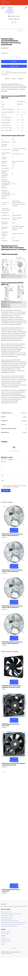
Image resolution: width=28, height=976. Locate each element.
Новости (3, 942)
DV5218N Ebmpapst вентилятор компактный (10, 724)
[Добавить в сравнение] (19, 57)
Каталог (7, 28)
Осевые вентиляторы (6, 911)
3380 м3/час (24, 412)
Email (2, 480)
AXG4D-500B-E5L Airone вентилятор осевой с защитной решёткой (12, 606)
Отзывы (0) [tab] (20, 78)
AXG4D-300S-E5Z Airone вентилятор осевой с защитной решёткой (12, 642)
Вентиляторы (13, 28)
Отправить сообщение (6, 940)
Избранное (3, 935)
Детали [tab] (14, 78)
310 (26, 424)
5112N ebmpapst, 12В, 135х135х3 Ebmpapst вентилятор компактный (13, 764)
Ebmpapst (25, 432)
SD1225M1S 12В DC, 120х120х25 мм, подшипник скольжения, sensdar (11, 686)
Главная (2, 28)
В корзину (14, 61)
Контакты (3, 937)
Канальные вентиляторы (7, 917)
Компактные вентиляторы (7, 915)
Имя (2, 475)
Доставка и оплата (5, 939)
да (26, 428)
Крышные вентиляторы (6, 919)
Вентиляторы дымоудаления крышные (10, 920)
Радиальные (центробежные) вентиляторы (21, 30)
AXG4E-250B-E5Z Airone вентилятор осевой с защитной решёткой (12, 534)
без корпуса (24, 420)
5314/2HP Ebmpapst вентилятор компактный (11, 890)
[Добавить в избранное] (16, 57)
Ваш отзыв (3, 461)
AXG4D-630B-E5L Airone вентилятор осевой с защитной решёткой (12, 570)
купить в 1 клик (14, 66)
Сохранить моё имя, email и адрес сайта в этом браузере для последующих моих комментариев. (14, 486)
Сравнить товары (5, 933)
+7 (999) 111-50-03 (15, 16)
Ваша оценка (4, 459)
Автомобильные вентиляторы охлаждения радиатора (13, 922)
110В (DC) (25, 416)
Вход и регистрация (5, 931)
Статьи (2, 944)
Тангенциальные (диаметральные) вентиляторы (12, 924)
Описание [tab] (7, 78)
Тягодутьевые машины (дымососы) (9, 926)
